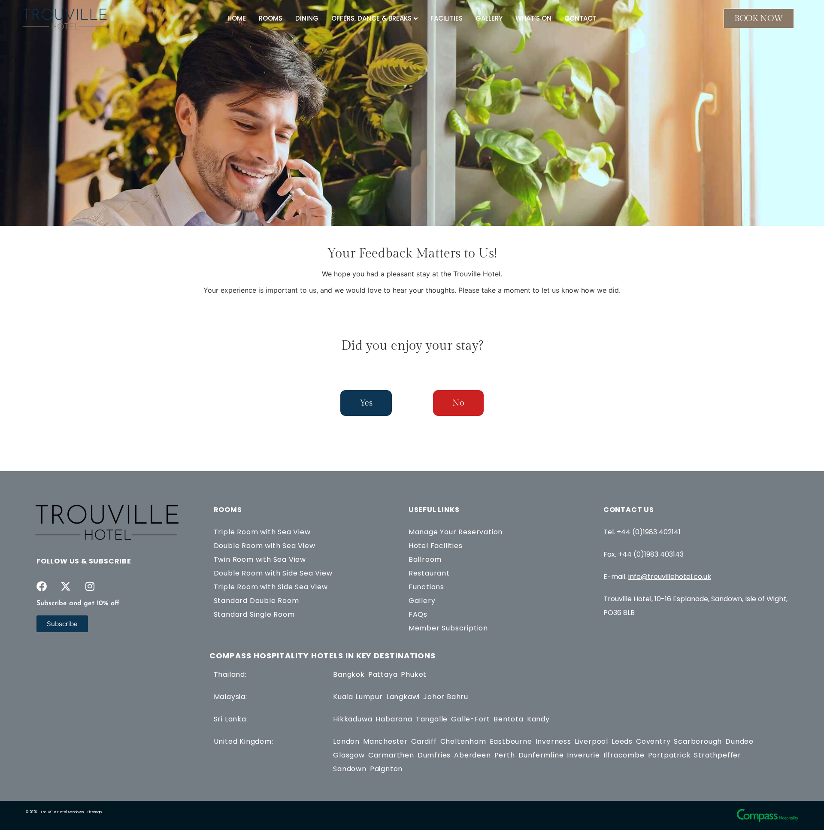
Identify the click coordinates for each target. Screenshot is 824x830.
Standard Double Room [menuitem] (256, 601)
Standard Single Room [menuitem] (254, 614)
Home (236, 18)
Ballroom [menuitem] (425, 559)
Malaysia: (230, 697)
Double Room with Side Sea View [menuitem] (273, 573)
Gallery (489, 18)
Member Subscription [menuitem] (448, 628)
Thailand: (230, 674)
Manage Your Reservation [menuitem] (456, 532)
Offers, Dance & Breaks (371, 18)
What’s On (533, 18)
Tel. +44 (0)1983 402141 (642, 532)
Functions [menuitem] (426, 587)
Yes (366, 403)
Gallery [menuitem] (422, 601)
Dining (306, 18)
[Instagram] (90, 586)
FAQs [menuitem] (418, 614)
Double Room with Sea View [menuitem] (264, 546)
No (458, 403)
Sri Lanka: (231, 719)
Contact (580, 18)
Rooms (270, 18)
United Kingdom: (243, 741)
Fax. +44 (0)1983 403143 (643, 554)
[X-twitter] (66, 586)
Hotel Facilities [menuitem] (436, 546)
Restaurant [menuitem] (429, 573)
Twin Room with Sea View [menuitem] (260, 559)
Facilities (446, 18)
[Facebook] (41, 586)
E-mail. (657, 577)
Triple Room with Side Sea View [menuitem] (271, 587)
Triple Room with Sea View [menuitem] (262, 532)
